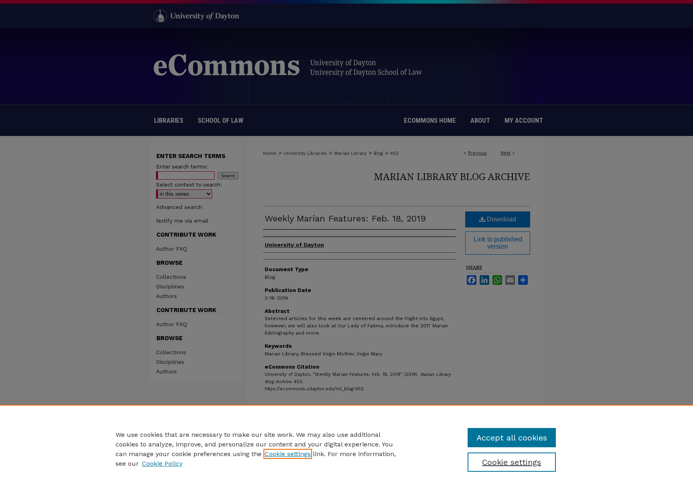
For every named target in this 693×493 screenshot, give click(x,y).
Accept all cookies (511, 437)
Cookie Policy (162, 463)
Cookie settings (288, 454)
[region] (346, 449)
